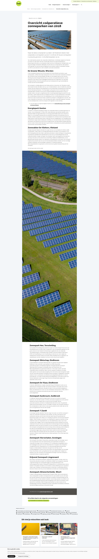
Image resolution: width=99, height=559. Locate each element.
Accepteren (11, 556)
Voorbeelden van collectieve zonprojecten (39, 500)
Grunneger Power (36, 513)
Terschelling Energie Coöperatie (38, 512)
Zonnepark (63, 513)
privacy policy (22, 553)
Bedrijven (94, 1)
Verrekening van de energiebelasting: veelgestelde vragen (68, 538)
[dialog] (49, 553)
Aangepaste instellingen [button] (23, 556)
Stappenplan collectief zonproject (47, 537)
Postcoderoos (75, 513)
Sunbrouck (19, 513)
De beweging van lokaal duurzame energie (26, 510)
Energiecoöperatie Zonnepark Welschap (56, 512)
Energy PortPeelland (72, 512)
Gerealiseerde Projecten (43, 510)
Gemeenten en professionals (86, 1)
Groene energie (66, 4)
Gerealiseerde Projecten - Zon (57, 510)
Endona (68, 510)
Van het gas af (75, 4)
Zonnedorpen (27, 513)
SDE (69, 513)
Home (50, 4)
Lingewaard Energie (46, 513)
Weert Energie (56, 513)
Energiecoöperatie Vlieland (23, 512)
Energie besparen (56, 4)
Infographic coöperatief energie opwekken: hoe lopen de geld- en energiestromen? (30, 538)
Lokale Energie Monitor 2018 (46, 491)
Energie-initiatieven (76, 1)
